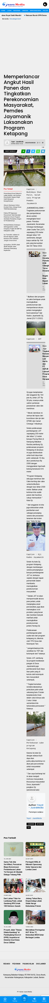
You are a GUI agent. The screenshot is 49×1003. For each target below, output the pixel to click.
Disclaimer (41, 964)
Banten (25, 10)
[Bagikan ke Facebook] (28, 151)
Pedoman (16, 964)
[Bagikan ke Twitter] (33, 151)
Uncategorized (15, 19)
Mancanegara (35, 10)
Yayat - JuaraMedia (35, 806)
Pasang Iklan (28, 964)
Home (3, 10)
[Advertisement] (24, 45)
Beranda (5, 19)
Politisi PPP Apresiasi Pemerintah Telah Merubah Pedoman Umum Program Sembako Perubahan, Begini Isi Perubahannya (12, 217)
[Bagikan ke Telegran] (43, 151)
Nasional (17, 10)
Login (9, 10)
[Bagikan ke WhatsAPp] (38, 151)
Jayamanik (31, 824)
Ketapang (40, 824)
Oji (29, 827)
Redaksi (6, 964)
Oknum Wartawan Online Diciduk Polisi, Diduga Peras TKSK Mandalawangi (12, 207)
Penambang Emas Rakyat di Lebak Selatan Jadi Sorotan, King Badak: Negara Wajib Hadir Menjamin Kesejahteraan (12, 197)
